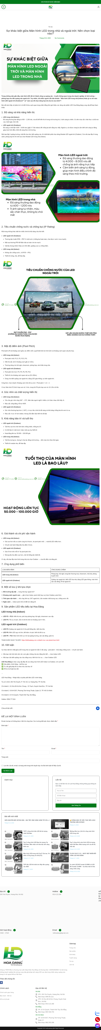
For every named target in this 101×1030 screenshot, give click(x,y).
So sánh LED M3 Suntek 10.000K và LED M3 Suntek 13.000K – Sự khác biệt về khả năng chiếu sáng (82, 866)
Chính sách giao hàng (7, 992)
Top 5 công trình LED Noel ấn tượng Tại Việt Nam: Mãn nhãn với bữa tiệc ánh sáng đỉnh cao (36, 844)
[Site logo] (50, 7)
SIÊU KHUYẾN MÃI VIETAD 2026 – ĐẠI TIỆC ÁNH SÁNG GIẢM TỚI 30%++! (27, 820)
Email (53, 748)
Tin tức (50, 27)
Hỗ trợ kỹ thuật (4, 999)
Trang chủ (72, 948)
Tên (3, 748)
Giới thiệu (72, 954)
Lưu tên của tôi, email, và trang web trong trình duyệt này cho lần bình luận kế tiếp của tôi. (32, 765)
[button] (98, 708)
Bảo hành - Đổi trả (5, 996)
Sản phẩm (72, 951)
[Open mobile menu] (3, 7)
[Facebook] (1, 982)
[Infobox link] (5, 891)
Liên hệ (71, 964)
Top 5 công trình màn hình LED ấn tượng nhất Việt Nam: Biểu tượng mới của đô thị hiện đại (82, 844)
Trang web (4, 757)
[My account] (99, 7)
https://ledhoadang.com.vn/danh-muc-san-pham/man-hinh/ (40, 640)
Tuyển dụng (73, 958)
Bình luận (4, 725)
